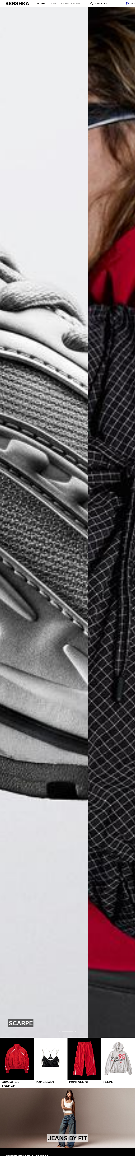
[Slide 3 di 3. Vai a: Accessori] (67, 522)
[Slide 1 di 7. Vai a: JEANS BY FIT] (67, 1118)
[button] (59, 1031)
